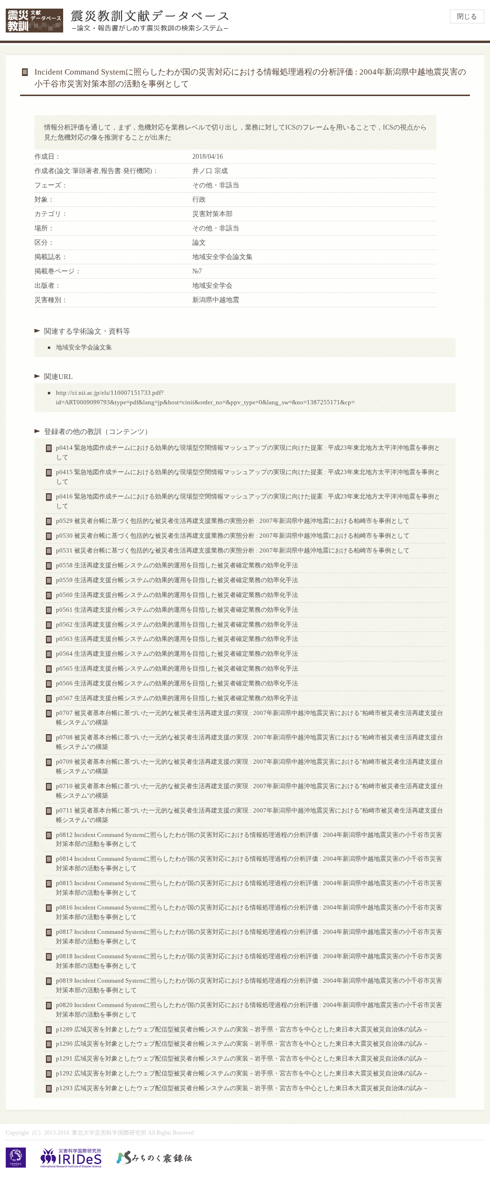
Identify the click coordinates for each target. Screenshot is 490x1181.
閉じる (467, 16)
